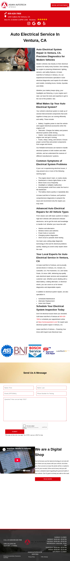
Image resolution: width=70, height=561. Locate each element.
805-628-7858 (17, 540)
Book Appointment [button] (60, 5)
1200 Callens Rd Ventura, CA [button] (19, 17)
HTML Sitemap (44, 556)
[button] (28, 23)
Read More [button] (48, 479)
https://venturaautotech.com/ (47, 322)
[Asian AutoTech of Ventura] (13, 5)
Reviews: (30, 20)
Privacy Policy (31, 556)
